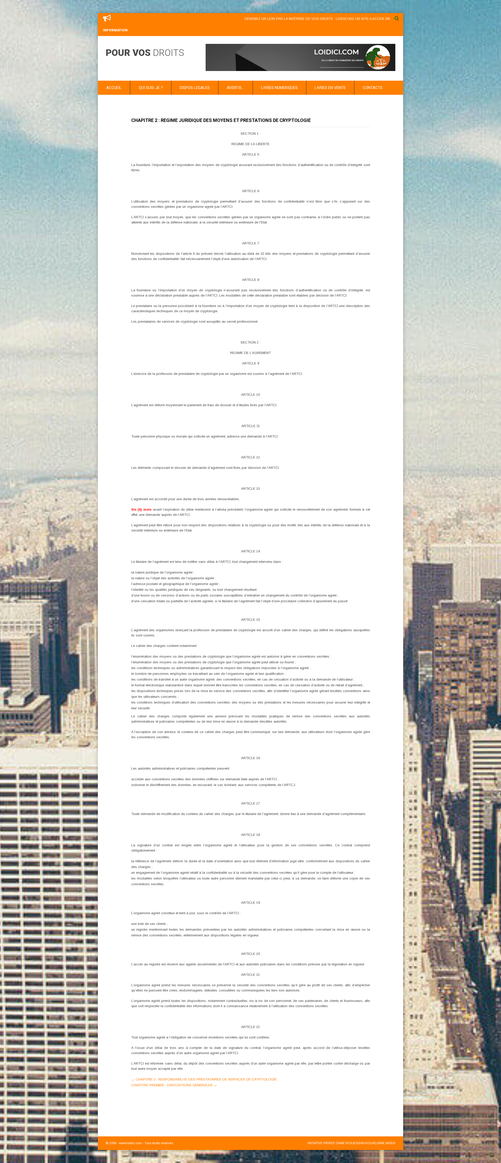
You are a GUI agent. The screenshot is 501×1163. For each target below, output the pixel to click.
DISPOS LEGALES (195, 87)
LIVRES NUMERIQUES (279, 87)
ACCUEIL (114, 87)
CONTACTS (373, 87)
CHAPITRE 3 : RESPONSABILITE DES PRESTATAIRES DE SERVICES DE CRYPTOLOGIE (204, 1079)
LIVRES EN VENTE (330, 87)
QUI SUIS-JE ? (151, 87)
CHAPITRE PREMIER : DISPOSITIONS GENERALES (174, 1085)
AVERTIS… (235, 87)
